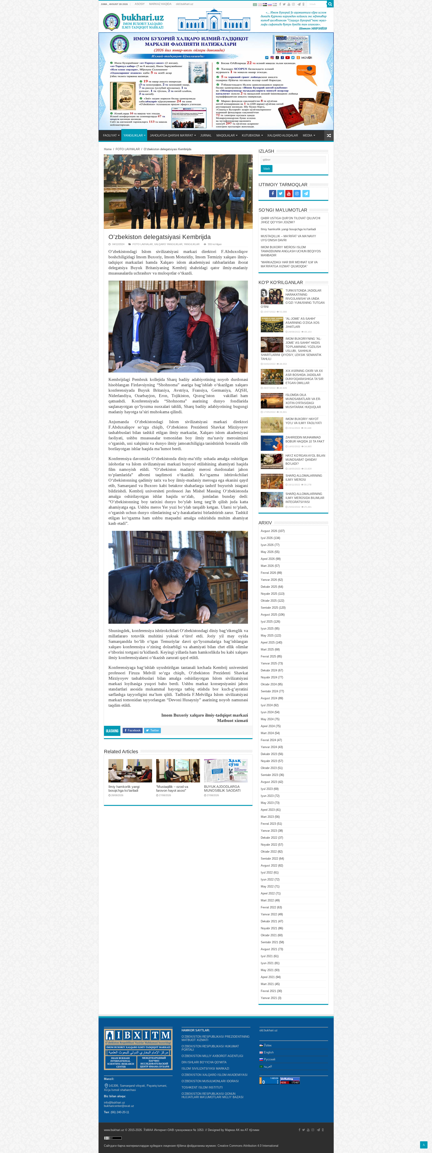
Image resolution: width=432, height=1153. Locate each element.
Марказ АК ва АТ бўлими (242, 1130)
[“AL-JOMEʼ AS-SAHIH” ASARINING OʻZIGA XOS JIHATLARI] (272, 324)
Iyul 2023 (267, 789)
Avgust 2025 (269, 614)
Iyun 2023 (267, 796)
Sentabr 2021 (269, 942)
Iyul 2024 (267, 705)
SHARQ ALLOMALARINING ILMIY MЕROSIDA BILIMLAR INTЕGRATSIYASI (305, 498)
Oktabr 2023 (269, 768)
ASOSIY (140, 4)
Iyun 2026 (267, 545)
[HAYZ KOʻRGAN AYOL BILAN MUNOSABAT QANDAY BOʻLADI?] (272, 461)
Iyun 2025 (267, 628)
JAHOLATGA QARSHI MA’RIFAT (171, 135)
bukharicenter (113, 1106)
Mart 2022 (267, 900)
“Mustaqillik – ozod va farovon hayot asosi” (172, 788)
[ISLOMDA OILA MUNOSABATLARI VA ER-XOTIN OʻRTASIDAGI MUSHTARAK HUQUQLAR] (272, 400)
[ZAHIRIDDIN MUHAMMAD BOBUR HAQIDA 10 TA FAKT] (272, 443)
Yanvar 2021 (269, 998)
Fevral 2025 (268, 656)
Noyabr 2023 (269, 761)
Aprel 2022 (268, 893)
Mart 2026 (267, 566)
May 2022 (267, 886)
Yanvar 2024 (269, 747)
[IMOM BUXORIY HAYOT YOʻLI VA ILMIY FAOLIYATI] (272, 424)
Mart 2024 (267, 733)
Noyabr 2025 (269, 593)
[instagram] (293, 4)
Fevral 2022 (268, 907)
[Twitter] (284, 4)
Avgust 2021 (269, 949)
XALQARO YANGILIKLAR (168, 244)
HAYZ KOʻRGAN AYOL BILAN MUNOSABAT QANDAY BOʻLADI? (305, 459)
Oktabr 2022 (269, 851)
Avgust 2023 (269, 782)
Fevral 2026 (268, 572)
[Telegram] (299, 4)
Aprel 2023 (268, 809)
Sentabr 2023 (269, 775)
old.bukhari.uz (184, 4)
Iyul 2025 (267, 621)
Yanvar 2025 (269, 663)
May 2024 (267, 719)
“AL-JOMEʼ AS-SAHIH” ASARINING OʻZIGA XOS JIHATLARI (303, 322)
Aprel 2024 (268, 726)
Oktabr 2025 (269, 600)
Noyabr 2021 (269, 928)
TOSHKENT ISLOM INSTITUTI (202, 1087)
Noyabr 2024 (269, 677)
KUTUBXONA (251, 135)
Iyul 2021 (267, 956)
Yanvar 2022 (269, 914)
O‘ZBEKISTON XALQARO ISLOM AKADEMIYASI (215, 1075)
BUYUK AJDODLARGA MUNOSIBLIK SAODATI (222, 788)
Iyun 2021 (267, 963)
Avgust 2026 (269, 531)
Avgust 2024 (269, 698)
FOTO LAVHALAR (128, 149)
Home (108, 149)
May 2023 (267, 802)
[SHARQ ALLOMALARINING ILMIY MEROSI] (272, 481)
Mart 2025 (267, 649)
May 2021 (267, 970)
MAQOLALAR (225, 135)
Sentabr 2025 (269, 607)
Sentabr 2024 (269, 691)
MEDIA (307, 135)
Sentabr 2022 (269, 858)
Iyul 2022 (267, 872)
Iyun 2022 (267, 879)
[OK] (303, 4)
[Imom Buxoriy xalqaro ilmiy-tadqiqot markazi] (216, 20)
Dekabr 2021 (269, 921)
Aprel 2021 (268, 977)
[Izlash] (330, 4)
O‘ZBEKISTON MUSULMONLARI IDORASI (210, 1081)
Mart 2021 (267, 984)
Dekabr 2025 (269, 586)
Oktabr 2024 (269, 684)
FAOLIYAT (110, 135)
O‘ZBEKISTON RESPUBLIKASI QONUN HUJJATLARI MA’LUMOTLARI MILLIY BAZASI (212, 1095)
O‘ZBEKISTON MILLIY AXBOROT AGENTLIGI (212, 1056)
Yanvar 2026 (269, 579)
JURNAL (206, 135)
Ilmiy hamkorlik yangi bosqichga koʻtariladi (124, 788)
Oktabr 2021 (269, 935)
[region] (216, 81)
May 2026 (267, 552)
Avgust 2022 (269, 865)
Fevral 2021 (268, 991)
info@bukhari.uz (114, 1102)
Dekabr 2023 (269, 754)
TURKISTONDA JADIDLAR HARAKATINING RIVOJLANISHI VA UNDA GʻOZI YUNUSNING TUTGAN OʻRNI (292, 298)
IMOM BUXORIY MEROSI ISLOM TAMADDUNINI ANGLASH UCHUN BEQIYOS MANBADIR (291, 251)
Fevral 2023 (268, 823)
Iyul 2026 (267, 538)
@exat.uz (128, 1106)
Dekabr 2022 (269, 837)
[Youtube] (289, 4)
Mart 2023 (267, 816)
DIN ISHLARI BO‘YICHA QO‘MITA (204, 1062)
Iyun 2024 (267, 712)
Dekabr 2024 (269, 670)
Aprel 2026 (268, 559)
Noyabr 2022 (269, 844)
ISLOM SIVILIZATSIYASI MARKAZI (205, 1068)
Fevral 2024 (268, 740)
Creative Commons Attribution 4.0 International (248, 1145)
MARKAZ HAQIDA (160, 4)
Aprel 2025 (268, 642)
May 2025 (267, 635)
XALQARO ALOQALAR (282, 135)
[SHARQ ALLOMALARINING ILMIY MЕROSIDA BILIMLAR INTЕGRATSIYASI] (272, 499)
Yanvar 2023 (269, 830)
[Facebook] (280, 4)
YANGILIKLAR (133, 135)
